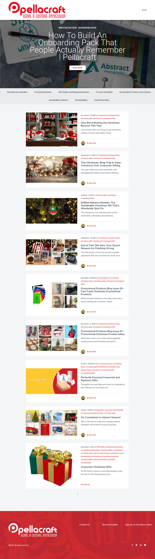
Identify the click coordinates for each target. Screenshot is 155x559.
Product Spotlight (104, 92)
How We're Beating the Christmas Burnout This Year (100, 124)
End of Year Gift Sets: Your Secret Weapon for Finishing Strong (100, 247)
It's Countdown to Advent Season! (100, 417)
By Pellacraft (85, 484)
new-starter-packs (68, 28)
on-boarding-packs (87, 28)
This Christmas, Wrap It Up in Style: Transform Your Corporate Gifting (101, 164)
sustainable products (58, 100)
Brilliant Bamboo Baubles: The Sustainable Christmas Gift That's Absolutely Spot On (100, 205)
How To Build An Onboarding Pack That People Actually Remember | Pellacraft (78, 46)
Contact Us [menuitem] (84, 524)
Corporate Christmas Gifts (96, 466)
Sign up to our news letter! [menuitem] (138, 524)
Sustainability (81, 100)
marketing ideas (101, 100)
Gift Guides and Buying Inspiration (73, 92)
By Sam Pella (91, 143)
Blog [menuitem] (144, 10)
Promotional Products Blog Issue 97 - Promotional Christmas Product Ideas (103, 333)
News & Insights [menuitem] (110, 524)
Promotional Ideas (43, 92)
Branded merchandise (17, 92)
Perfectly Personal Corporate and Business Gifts (100, 379)
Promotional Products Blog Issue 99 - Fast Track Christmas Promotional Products (102, 291)
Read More (77, 68)
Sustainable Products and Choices (135, 92)
